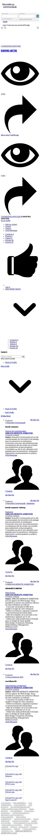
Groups (9, 240)
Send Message (14, 135)
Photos (8, 236)
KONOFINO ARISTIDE (9, 51)
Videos (8, 238)
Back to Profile (11, 362)
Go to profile (5, 221)
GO (23, 356)
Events (9, 242)
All (1, 416)
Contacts (9, 234)
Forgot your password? (25, 19)
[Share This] (20, 133)
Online (4, 416)
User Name (5, 13)
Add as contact (5, 135)
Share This (36, 420)
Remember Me (8, 19)
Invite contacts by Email (8, 359)
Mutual (8, 416)
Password (22, 13)
